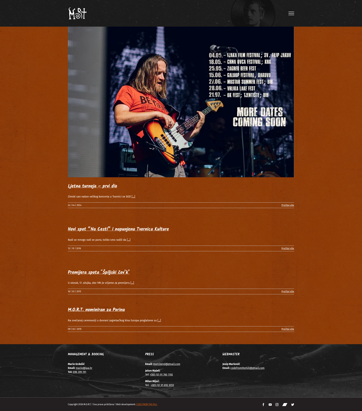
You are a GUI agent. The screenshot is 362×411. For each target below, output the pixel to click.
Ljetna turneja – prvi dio (92, 186)
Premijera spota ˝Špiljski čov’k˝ (99, 272)
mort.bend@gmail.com (166, 364)
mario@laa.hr (84, 368)
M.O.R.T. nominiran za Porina (96, 310)
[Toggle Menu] (291, 13)
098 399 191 (79, 372)
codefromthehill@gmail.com (247, 368)
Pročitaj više (287, 205)
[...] (133, 196)
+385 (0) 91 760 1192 (161, 374)
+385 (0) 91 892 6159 (162, 385)
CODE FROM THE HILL (146, 404)
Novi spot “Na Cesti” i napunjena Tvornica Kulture (118, 229)
